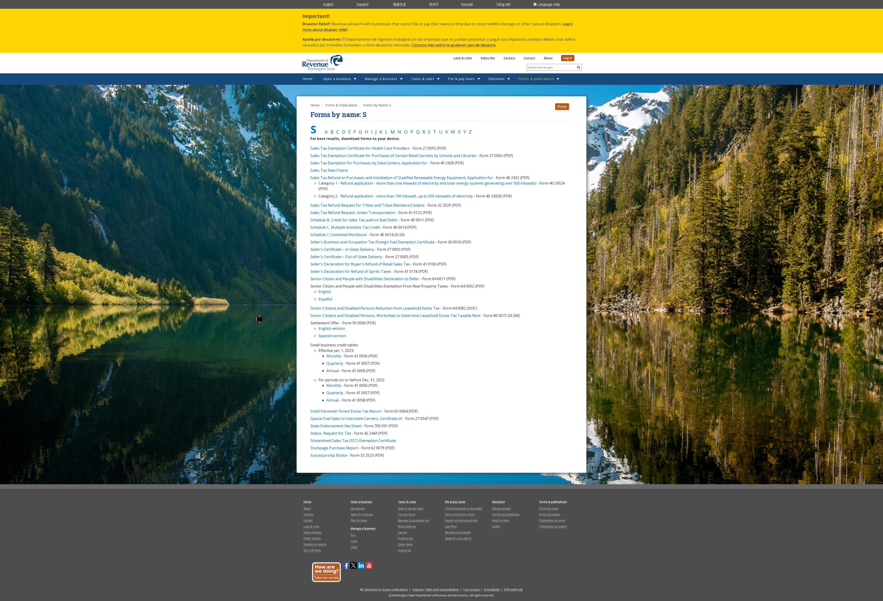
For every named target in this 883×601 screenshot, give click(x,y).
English (328, 4)
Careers (509, 58)
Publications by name (552, 520)
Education (496, 79)
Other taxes (405, 544)
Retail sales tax (407, 526)
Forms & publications (536, 79)
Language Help (549, 4)
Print (562, 106)
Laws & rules (462, 58)
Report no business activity (461, 520)
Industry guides (501, 508)
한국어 (433, 4)
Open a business (337, 79)
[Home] (317, 61)
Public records (312, 538)
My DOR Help (312, 550)
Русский (467, 4)
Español (362, 4)
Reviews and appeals (458, 532)
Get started (358, 508)
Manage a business (381, 79)
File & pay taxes (461, 79)
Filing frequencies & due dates (463, 508)
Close (354, 547)
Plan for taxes (359, 520)
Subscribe (488, 58)
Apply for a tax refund (458, 538)
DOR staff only (513, 590)
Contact (529, 58)
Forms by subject (549, 514)
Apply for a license (362, 514)
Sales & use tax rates (410, 508)
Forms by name (548, 508)
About (548, 58)
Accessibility (492, 590)
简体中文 (399, 4)
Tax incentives (406, 514)
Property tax (405, 538)
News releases (312, 532)
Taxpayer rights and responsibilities (435, 590)
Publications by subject (553, 526)
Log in (567, 58)
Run (353, 535)
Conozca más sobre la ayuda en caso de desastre (454, 45)
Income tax (404, 550)
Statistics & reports (315, 544)
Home (308, 79)
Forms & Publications (341, 105)
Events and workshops (505, 514)
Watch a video (500, 520)
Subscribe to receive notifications (386, 590)
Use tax (402, 532)
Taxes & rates (422, 79)
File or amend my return (460, 514)
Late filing (451, 526)
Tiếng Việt (503, 4)
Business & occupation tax (413, 520)
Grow (354, 541)
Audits (496, 526)
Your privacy (471, 590)
